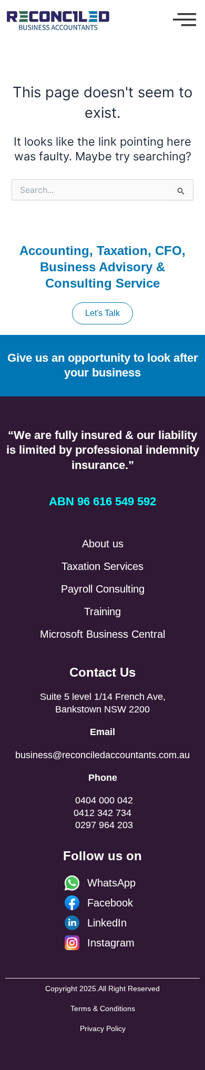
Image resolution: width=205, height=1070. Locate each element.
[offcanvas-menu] (184, 20)
